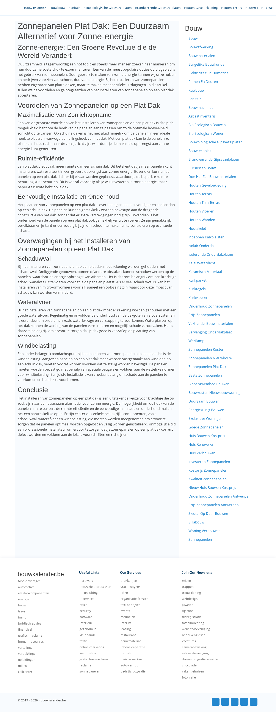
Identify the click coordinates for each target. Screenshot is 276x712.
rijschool (188, 610)
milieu (22, 665)
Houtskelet (197, 228)
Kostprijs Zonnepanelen (207, 470)
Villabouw (196, 522)
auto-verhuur (130, 665)
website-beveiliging (196, 629)
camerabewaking (194, 647)
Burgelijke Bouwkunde (206, 64)
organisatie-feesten (135, 598)
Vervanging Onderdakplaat (210, 332)
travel (22, 611)
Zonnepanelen (200, 539)
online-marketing (92, 647)
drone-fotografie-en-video (200, 659)
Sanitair (74, 8)
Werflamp (196, 340)
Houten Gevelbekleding (201, 8)
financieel (25, 629)
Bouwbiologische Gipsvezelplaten (107, 8)
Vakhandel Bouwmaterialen (210, 323)
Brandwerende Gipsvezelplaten (158, 8)
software (86, 616)
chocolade (189, 665)
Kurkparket (197, 280)
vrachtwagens (131, 586)
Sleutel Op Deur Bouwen (208, 513)
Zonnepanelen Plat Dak (207, 366)
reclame (85, 665)
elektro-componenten (33, 593)
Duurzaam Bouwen (204, 401)
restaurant (128, 635)
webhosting (88, 653)
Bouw (193, 38)
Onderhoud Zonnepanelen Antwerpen (219, 496)
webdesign (190, 598)
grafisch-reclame (30, 635)
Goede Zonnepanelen (206, 427)
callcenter (25, 671)
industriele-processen (95, 586)
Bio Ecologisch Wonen (206, 133)
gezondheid (88, 629)
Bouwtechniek (199, 150)
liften (124, 592)
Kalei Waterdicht (201, 263)
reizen (186, 580)
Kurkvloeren (198, 297)
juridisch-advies (29, 623)
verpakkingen (28, 653)
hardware (87, 580)
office (83, 604)
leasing (126, 629)
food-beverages (29, 581)
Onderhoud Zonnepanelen (210, 306)
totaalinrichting (193, 623)
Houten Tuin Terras (259, 8)
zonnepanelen (90, 671)
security (85, 610)
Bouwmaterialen (201, 55)
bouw (22, 605)
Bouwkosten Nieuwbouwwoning (214, 392)
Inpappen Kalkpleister (206, 237)
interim (126, 623)
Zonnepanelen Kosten (206, 349)
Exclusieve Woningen (205, 418)
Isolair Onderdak (201, 245)
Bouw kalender (35, 8)
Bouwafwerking (200, 47)
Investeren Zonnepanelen (209, 461)
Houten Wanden (201, 219)
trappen (188, 586)
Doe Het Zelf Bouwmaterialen (212, 176)
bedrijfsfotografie (133, 671)
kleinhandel (88, 635)
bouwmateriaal (131, 641)
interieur (86, 623)
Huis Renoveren (201, 444)
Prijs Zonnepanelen (204, 314)
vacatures (189, 641)
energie (23, 599)
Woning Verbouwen (204, 530)
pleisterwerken (131, 659)
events (125, 610)
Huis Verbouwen (201, 453)
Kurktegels (197, 289)
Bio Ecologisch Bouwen (207, 124)
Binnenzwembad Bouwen (208, 384)
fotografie (189, 677)
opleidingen (26, 659)
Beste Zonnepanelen (205, 375)
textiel (84, 641)
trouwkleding (191, 592)
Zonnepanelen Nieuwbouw (210, 358)
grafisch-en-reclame (94, 659)
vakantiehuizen (193, 671)
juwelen (187, 604)
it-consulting (89, 592)
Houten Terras (231, 8)
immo (22, 617)
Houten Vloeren (201, 211)
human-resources (31, 641)
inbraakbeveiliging (195, 653)
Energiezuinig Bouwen (206, 410)
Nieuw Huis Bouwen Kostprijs (212, 487)
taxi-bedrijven (131, 604)
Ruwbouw (58, 8)
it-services (87, 598)
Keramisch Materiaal (205, 271)
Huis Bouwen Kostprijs (206, 435)
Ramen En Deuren (203, 81)
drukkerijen (129, 580)
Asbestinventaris (202, 116)
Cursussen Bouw (202, 168)
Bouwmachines (200, 107)
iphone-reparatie (133, 647)
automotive (26, 587)
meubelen (128, 616)
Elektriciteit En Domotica (208, 73)
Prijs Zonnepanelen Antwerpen (213, 505)
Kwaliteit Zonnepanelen (207, 479)
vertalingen (26, 647)
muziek (126, 653)
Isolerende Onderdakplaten (210, 254)
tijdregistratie (192, 616)
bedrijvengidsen (193, 635)
